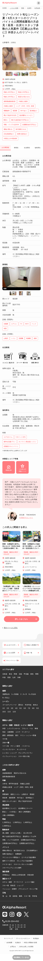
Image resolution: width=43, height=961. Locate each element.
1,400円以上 (27, 822)
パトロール (26, 746)
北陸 (20, 674)
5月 (20, 708)
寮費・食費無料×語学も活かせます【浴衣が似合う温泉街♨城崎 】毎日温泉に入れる (11, 546)
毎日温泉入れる (19, 850)
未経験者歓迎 (7, 773)
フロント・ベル (27, 728)
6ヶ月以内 (32, 694)
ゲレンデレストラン (25, 753)
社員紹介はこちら (26, 517)
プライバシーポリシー (23, 938)
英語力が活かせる (20, 773)
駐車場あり (30, 798)
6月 (25, 708)
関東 (15, 674)
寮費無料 (5, 794)
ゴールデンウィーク (9, 705)
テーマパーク (18, 882)
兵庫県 (29, 8)
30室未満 (30, 875)
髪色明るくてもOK (29, 836)
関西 (22, 8)
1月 (3, 708)
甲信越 (26, 674)
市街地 (34, 896)
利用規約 (36, 938)
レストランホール (13, 728)
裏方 (17, 735)
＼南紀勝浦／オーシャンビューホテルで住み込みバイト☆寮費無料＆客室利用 (31, 588)
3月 (12, 708)
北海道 (4, 674)
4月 (16, 708)
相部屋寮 (12, 798)
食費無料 (18, 854)
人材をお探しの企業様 (26, 946)
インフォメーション (9, 756)
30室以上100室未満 (18, 875)
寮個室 (32, 794)
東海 (32, 674)
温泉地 (15, 896)
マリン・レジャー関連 (28, 735)
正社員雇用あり (32, 850)
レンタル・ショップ (9, 753)
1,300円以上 (17, 822)
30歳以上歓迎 (25, 784)
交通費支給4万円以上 (10, 843)
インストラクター (8, 749)
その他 (4, 739)
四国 (9, 677)
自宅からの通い (16, 833)
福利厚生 (38, 148)
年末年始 (28, 705)
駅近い (4, 812)
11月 (9, 712)
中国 (4, 677)
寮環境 (16, 148)
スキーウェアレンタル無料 (11, 868)
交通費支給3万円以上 (28, 840)
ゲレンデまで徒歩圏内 (25, 861)
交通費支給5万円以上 (27, 843)
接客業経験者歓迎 (8, 776)
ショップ (20, 885)
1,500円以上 (6, 826)
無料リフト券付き (8, 861)
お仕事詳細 (5, 147)
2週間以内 (6, 694)
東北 (10, 674)
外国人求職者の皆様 (30, 942)
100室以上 (6, 875)
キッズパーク (21, 749)
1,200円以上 (6, 822)
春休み (35, 705)
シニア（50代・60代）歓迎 (23, 787)
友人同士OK (27, 833)
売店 (4, 732)
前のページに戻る (11, 628)
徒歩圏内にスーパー (25, 808)
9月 (37, 708)
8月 (33, 708)
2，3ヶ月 (23, 694)
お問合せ (13, 946)
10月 (4, 712)
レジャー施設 (30, 882)
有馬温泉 (37, 8)
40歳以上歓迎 (7, 787)
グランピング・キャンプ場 (27, 889)
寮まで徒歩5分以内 (25, 801)
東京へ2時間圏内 (25, 812)
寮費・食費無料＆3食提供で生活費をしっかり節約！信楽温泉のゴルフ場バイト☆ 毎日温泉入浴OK (31, 546)
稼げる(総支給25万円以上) (11, 836)
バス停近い (13, 812)
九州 (14, 677)
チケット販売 (15, 746)
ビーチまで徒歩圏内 (29, 857)
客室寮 (4, 798)
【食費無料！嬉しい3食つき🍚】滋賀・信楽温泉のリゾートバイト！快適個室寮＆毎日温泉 (11, 588)
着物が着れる (7, 850)
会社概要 (9, 942)
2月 (8, 708)
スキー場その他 (24, 756)
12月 (14, 712)
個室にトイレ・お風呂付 (19, 794)
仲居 (4, 728)
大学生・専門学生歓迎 (10, 784)
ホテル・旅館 (7, 882)
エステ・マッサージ (23, 732)
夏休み (20, 705)
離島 (20, 896)
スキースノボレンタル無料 (23, 864)
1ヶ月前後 (15, 694)
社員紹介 (18, 942)
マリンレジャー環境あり (11, 857)
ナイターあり (7, 864)
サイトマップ (8, 938)
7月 (29, 708)
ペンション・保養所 (9, 889)
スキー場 (5, 885)
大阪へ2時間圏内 (8, 815)
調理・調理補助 (7, 735)
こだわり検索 (14, 8)
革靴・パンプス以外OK (10, 840)
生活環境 (27, 148)
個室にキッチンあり (9, 801)
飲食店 (13, 885)
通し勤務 (5, 833)
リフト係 (5, 746)
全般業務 (10, 732)
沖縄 (19, 677)
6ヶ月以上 (6, 698)
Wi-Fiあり (20, 798)
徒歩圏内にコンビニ (9, 808)
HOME (4, 8)
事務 (36, 728)
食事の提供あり (7, 854)
